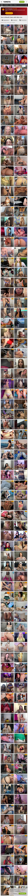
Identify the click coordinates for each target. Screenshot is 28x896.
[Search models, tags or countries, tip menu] (26, 5)
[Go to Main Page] (8, 1)
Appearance (6, 20)
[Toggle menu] (1, 2)
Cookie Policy (18, 891)
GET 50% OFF (9, 13)
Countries (15, 20)
